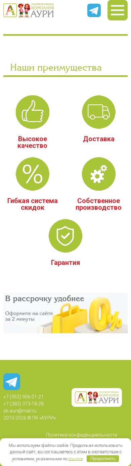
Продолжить (103, 458)
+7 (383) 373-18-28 (23, 403)
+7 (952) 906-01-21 (23, 396)
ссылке (75, 458)
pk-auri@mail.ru (20, 410)
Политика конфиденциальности (81, 435)
